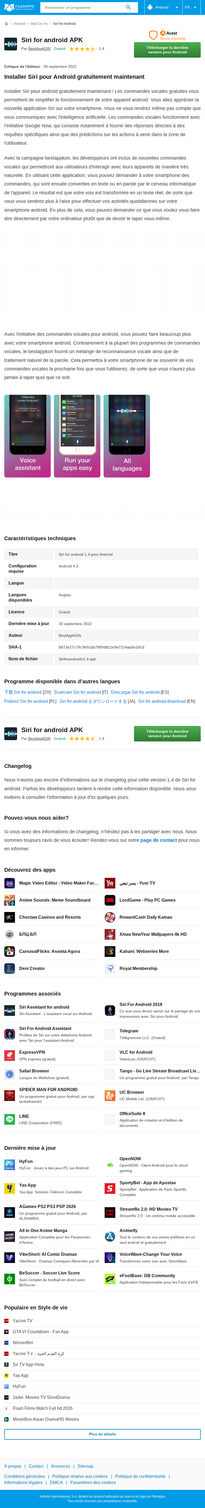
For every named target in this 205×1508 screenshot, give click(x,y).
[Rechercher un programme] (128, 7)
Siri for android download (162, 701)
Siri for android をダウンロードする (93, 701)
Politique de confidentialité (140, 1476)
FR (187, 7)
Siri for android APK (52, 40)
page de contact (158, 840)
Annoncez (60, 1466)
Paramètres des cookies (93, 1482)
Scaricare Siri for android (77, 692)
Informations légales (23, 1482)
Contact (36, 1466)
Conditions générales (24, 1476)
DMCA (56, 1482)
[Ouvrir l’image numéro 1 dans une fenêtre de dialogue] (77, 436)
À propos (12, 1466)
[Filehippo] (19, 7)
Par (35, 48)
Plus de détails (102, 1434)
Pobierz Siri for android (26, 701)
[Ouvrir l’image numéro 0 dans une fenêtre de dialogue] (27, 436)
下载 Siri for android (23, 692)
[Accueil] (6, 23)
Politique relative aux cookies (80, 1476)
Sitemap (85, 1466)
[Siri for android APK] (10, 44)
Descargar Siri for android (135, 692)
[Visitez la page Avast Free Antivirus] (167, 35)
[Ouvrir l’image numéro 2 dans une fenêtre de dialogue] (127, 436)
